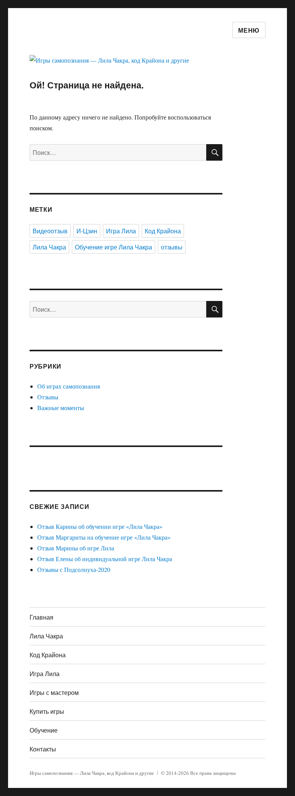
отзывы (171, 247)
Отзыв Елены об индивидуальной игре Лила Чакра (104, 559)
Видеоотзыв (50, 230)
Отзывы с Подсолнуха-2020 (73, 569)
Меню (249, 30)
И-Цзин (86, 230)
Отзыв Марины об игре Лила (75, 548)
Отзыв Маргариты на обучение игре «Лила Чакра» (104, 537)
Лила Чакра (49, 247)
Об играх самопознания (68, 386)
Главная (41, 617)
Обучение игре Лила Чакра (113, 247)
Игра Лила (121, 230)
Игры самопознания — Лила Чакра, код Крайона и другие (92, 772)
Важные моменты (60, 408)
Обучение (44, 730)
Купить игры (47, 711)
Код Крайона (163, 230)
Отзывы (47, 397)
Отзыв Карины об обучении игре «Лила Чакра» (99, 526)
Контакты (43, 748)
